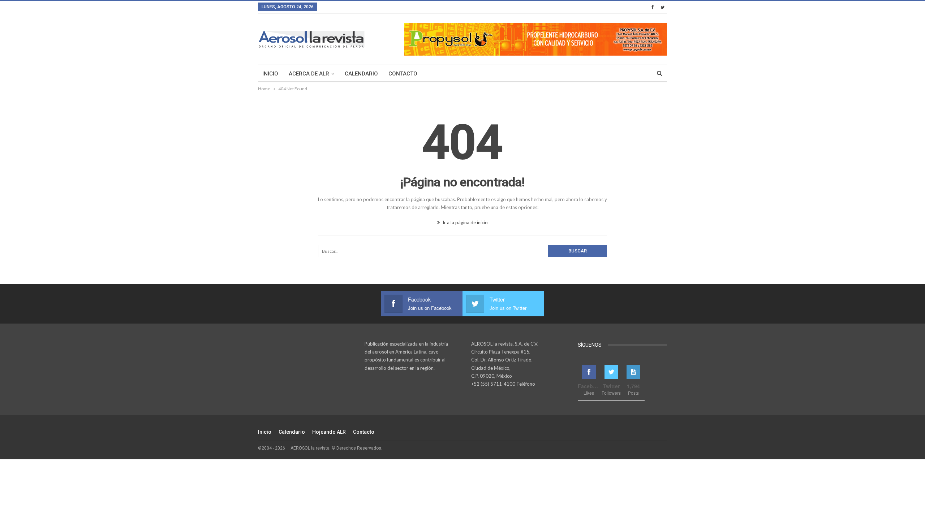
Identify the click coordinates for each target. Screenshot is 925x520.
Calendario (361, 73)
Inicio (270, 73)
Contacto (402, 73)
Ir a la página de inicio (465, 222)
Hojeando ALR (329, 432)
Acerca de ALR (309, 73)
